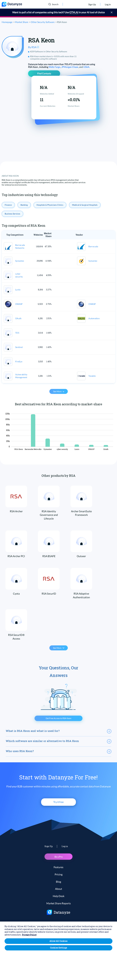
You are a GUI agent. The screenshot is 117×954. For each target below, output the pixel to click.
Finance (8, 205)
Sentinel (19, 347)
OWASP (19, 304)
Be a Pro (59, 856)
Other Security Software (43, 22)
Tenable (92, 376)
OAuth (18, 318)
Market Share (21, 22)
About (58, 888)
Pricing (58, 874)
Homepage (7, 22)
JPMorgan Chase (70, 67)
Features (58, 867)
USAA (86, 67)
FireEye (18, 361)
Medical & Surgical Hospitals (84, 205)
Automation (94, 318)
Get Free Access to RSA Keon (58, 718)
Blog (58, 881)
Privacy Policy (29, 934)
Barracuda (93, 246)
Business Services (12, 213)
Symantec (19, 261)
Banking (24, 205)
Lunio (17, 289)
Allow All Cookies (58, 941)
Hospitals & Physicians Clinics (50, 205)
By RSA (32, 47)
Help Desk (58, 896)
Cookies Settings (58, 947)
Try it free (58, 801)
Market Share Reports (58, 903)
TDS (17, 333)
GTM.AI (73, 12)
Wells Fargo (55, 67)
